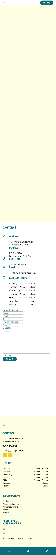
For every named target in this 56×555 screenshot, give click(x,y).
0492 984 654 (19, 264)
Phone (11, 321)
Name (10, 310)
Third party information (12, 504)
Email (5, 315)
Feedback (7, 501)
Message (7, 327)
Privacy (6, 512)
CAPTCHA (7, 355)
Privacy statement (10, 507)
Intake (46, 3)
